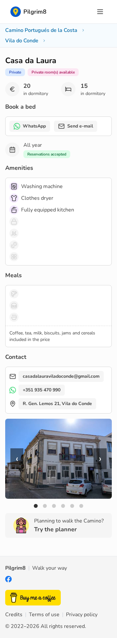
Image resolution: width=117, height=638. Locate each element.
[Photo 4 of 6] (63, 506)
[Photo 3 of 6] (54, 506)
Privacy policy (82, 614)
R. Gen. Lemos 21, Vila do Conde (57, 403)
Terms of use (44, 614)
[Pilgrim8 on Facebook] (8, 580)
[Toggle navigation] (100, 11)
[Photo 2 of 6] (45, 506)
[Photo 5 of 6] (72, 506)
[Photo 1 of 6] (36, 506)
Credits (13, 614)
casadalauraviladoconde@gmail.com (61, 376)
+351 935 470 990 (41, 390)
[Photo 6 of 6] (81, 506)
